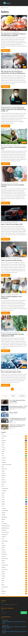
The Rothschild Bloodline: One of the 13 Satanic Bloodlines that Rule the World (18, 420)
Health (3, 442)
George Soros (5, 586)
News (3, 451)
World (3, 497)
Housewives (4, 523)
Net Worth (4, 436)
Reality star (4, 468)
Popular (5, 395)
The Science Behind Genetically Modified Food (13, 148)
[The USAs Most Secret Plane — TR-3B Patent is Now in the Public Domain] (4, 408)
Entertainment (5, 565)
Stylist (3, 562)
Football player (5, 510)
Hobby (3, 571)
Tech (3, 455)
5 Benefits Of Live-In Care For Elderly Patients (12, 185)
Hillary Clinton (5, 558)
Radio (3, 580)
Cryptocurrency (5, 532)
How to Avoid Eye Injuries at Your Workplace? (11, 297)
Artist (3, 538)
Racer (3, 578)
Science (3, 449)
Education (4, 481)
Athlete (3, 514)
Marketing (4, 530)
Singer (3, 471)
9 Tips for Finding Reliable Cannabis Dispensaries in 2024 (12, 335)
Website (3, 519)
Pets (3, 521)
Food (3, 543)
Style (3, 484)
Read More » (5, 50)
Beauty (3, 560)
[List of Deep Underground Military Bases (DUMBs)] (4, 402)
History (3, 479)
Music (3, 444)
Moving (3, 576)
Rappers (3, 475)
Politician (4, 536)
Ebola (3, 584)
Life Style (4, 508)
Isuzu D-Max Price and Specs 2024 (12, 224)
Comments (22, 395)
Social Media (4, 541)
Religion (3, 567)
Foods (3, 501)
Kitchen (3, 573)
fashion (3, 549)
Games (3, 504)
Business (4, 440)
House (3, 447)
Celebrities (4, 490)
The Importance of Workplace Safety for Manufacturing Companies (13, 34)
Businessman (5, 534)
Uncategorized (5, 488)
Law (3, 506)
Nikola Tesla (4, 554)
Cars (3, 486)
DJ (2, 589)
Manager (4, 591)
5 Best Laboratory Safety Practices (11, 260)
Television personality (6, 464)
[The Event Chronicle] (7, 3)
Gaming (3, 512)
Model (3, 547)
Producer (4, 556)
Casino (3, 492)
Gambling (4, 462)
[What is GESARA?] (4, 414)
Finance (3, 460)
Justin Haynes (4, 258)
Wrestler (4, 545)
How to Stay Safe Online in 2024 (11, 372)
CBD (3, 495)
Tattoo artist (4, 569)
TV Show (4, 457)
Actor (3, 477)
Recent (13, 395)
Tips (3, 438)
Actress (3, 473)
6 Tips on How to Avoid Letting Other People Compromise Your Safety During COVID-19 (13, 109)
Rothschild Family (6, 525)
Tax (2, 582)
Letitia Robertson (5, 106)
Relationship (4, 517)
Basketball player (5, 528)
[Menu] (1, 3)
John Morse (4, 32)
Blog (3, 453)
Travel (3, 499)
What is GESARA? (14, 412)
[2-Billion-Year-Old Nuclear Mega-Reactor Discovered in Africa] (4, 426)
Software (4, 552)
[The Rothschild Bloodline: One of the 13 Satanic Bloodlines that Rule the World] (4, 420)
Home (3, 7)
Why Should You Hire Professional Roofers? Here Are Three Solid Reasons (13, 72)
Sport (3, 466)
